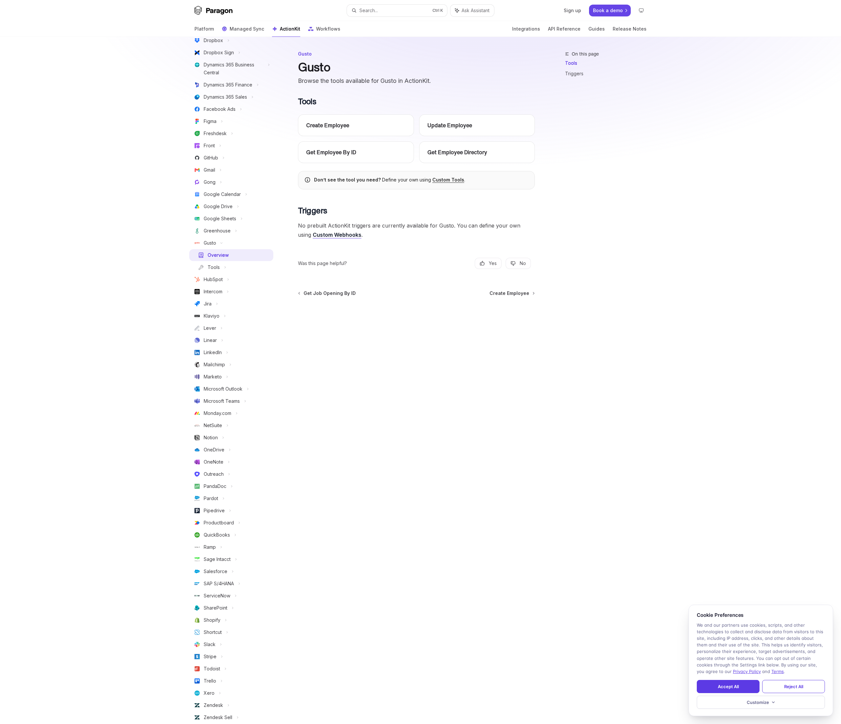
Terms (777, 671)
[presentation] (236, 380)
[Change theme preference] (641, 10)
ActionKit (290, 29)
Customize (758, 702)
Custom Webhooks (337, 234)
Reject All (793, 686)
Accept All (728, 686)
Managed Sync (247, 29)
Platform (204, 29)
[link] (356, 125)
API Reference (564, 29)
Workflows (328, 29)
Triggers (574, 73)
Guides (596, 29)
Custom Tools (448, 179)
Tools (571, 63)
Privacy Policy (747, 671)
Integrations (526, 29)
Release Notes (630, 29)
